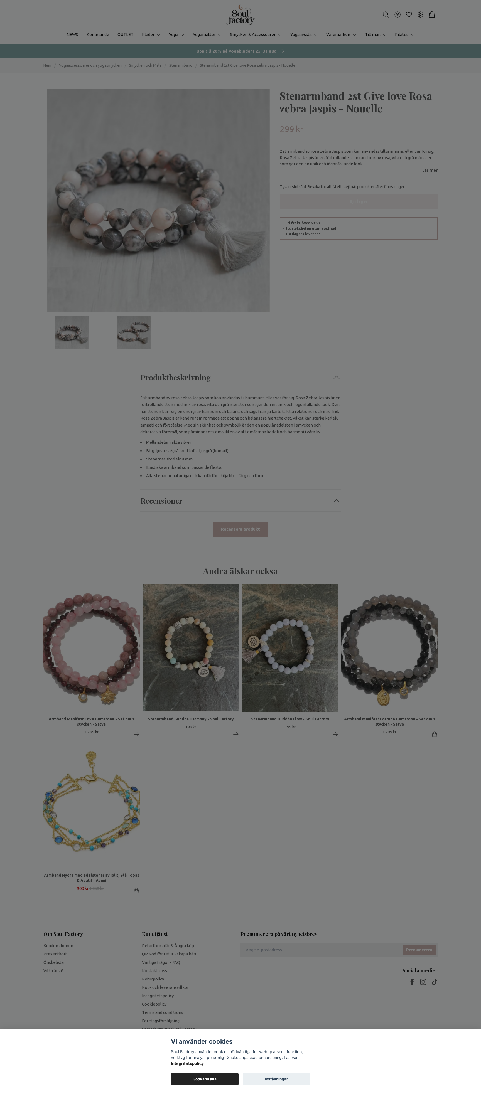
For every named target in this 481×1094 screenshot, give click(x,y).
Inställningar (276, 1079)
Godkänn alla (205, 1079)
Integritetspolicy (187, 1063)
